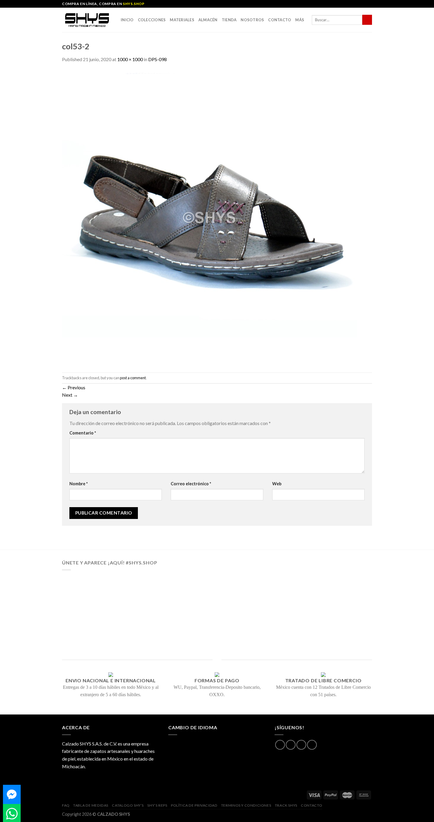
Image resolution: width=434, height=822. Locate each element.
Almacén (208, 19)
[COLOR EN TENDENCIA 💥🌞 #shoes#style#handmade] (94, 630)
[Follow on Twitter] (301, 745)
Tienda (229, 19)
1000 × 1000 (130, 59)
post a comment (133, 377)
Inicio (127, 19)
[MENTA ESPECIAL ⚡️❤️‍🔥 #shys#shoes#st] (155, 630)
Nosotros (252, 19)
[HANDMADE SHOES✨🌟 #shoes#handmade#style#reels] (155, 594)
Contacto (279, 19)
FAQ (66, 805)
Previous (73, 387)
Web (276, 483)
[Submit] (367, 20)
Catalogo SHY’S (128, 805)
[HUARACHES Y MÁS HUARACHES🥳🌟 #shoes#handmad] (94, 594)
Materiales (182, 19)
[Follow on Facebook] (280, 745)
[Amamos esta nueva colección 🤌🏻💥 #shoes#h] (278, 594)
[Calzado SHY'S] (87, 20)
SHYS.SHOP (133, 3)
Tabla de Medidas (90, 805)
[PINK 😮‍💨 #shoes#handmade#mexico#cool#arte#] (340, 630)
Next (70, 395)
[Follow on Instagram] (291, 745)
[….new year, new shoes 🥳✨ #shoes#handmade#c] (217, 630)
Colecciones (152, 19)
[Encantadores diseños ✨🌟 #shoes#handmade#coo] (217, 594)
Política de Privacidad (194, 805)
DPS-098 (157, 59)
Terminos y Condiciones (246, 805)
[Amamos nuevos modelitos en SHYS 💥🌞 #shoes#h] (340, 594)
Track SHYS (286, 805)
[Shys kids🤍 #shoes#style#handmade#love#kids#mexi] (278, 630)
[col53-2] (209, 217)
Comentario (82, 432)
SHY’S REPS (157, 805)
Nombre (78, 483)
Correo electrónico (191, 483)
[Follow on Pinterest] (312, 745)
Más (299, 19)
